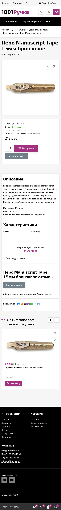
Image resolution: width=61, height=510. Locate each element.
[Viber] (28, 304)
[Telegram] (38, 304)
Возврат (5, 430)
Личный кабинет (38, 426)
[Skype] (35, 304)
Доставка (6, 423)
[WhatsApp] (31, 304)
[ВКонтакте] (18, 304)
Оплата (5, 419)
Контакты (6, 437)
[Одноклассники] (22, 304)
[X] (25, 304)
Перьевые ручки (31, 21)
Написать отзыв (14, 285)
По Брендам (10, 21)
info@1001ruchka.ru (10, 450)
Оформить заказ (38, 423)
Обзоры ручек (8, 433)
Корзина (34, 419)
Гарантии (5, 426)
